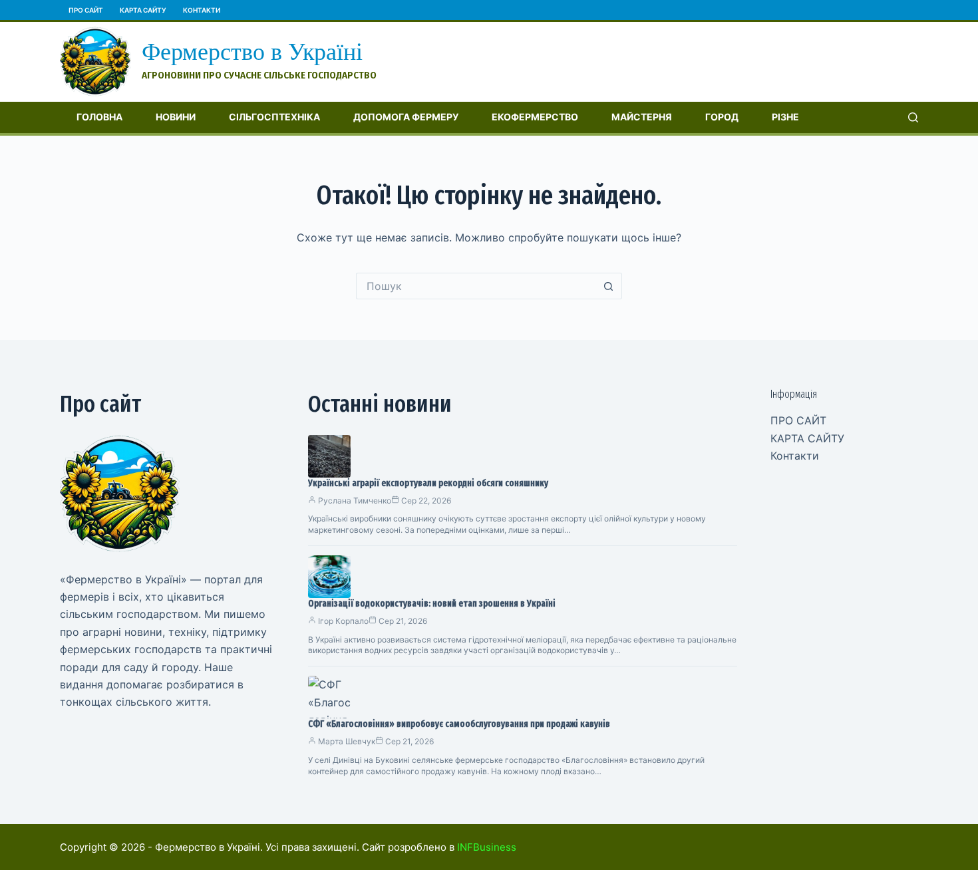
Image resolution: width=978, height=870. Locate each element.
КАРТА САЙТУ (143, 10)
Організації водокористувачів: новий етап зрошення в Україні (432, 603)
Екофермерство (535, 116)
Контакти (201, 10)
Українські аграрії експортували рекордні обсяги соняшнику (428, 483)
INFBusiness (486, 847)
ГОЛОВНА (99, 116)
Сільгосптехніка (274, 116)
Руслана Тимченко (354, 501)
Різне (785, 116)
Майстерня (641, 116)
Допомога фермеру (405, 116)
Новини (176, 116)
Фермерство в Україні (252, 52)
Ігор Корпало (343, 621)
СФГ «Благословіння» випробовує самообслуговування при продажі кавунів (459, 724)
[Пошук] (913, 117)
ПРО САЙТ (86, 10)
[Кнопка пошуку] (608, 286)
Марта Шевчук (346, 741)
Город (721, 116)
